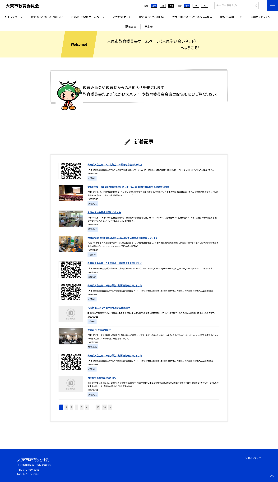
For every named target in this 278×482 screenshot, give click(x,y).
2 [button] (66, 407)
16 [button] (104, 407)
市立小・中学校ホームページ (87, 17)
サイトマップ (254, 458)
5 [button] (81, 407)
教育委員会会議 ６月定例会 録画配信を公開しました (115, 263)
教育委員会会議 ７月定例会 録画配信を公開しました (115, 164)
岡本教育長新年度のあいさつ (102, 377)
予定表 (148, 26)
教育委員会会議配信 (151, 17)
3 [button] (71, 407)
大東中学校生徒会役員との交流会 (104, 212)
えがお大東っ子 (122, 17)
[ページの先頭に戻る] (272, 476)
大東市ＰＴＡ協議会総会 (99, 329)
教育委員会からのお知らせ (46, 17)
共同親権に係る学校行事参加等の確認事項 (109, 307)
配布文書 (130, 26)
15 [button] (98, 407)
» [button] (110, 407)
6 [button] (87, 407)
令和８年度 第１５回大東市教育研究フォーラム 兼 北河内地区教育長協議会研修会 (128, 186)
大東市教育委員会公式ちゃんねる (192, 17)
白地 (162, 5)
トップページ (15, 17)
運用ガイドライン (260, 17)
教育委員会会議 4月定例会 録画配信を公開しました (115, 355)
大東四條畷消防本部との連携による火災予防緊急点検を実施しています (123, 237)
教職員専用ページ (231, 17)
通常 (154, 5)
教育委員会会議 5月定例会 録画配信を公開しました (115, 285)
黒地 (171, 5)
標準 (187, 5)
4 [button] (76, 407)
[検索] (256, 5)
